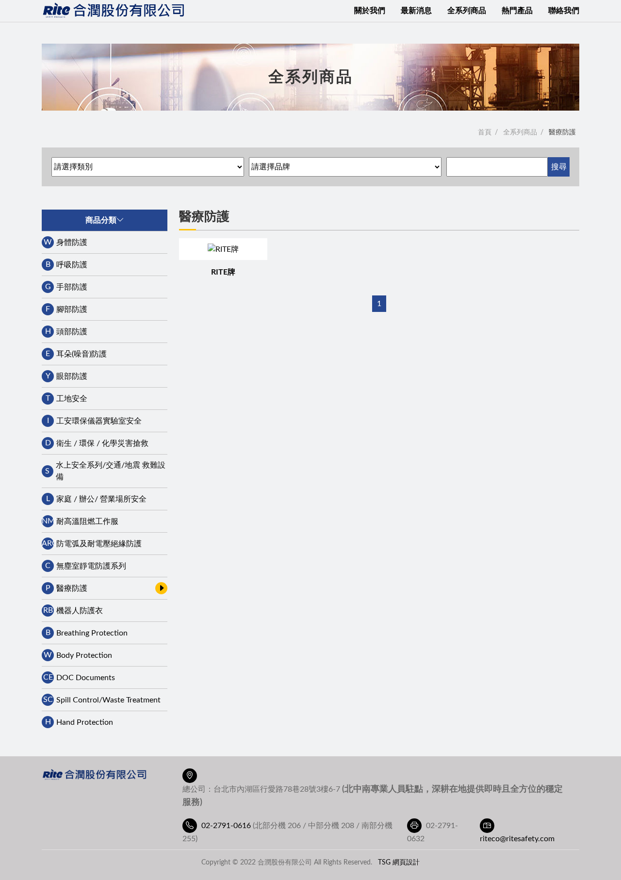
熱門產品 (517, 11)
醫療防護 (562, 132)
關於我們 (369, 11)
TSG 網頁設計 (399, 862)
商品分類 (100, 220)
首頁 (484, 132)
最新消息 (416, 11)
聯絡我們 (563, 11)
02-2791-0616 (226, 826)
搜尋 (559, 167)
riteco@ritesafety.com (517, 839)
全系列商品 (466, 11)
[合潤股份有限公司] (114, 11)
